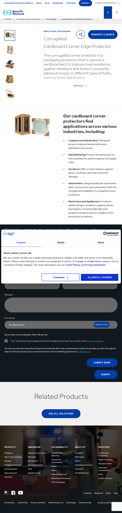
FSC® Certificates (58, 482)
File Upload (9, 318)
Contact (85, 3)
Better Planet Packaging (60, 478)
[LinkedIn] (6, 492)
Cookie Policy (72, 265)
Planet (54, 466)
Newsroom (58, 3)
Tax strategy (71, 503)
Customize (58, 277)
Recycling (8, 477)
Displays (7, 461)
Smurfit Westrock (82, 473)
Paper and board (10, 473)
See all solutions (61, 413)
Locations (71, 3)
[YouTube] (20, 492)
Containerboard (10, 469)
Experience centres (35, 465)
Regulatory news (105, 464)
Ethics (77, 461)
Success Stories (34, 473)
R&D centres (33, 461)
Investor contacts (105, 478)
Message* (8, 295)
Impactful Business (59, 474)
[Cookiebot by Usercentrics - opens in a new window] (106, 234)
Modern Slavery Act (55, 503)
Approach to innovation (37, 453)
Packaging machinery (12, 465)
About (39, 3)
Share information (105, 460)
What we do (79, 457)
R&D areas (32, 457)
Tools (30, 469)
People (54, 470)
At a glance (79, 453)
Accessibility (9, 503)
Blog (47, 3)
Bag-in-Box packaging (13, 457)
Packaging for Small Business (19, 3)
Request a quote (102, 34)
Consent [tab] (21, 242)
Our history (79, 469)
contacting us (84, 351)
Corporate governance (84, 465)
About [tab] (101, 242)
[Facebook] (13, 493)
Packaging (8, 453)
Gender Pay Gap (85, 503)
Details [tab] (61, 242)
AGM (100, 474)
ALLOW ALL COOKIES (100, 277)
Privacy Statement (95, 265)
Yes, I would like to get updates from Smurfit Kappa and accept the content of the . (57, 341)
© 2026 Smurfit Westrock (108, 503)
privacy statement (95, 341)
